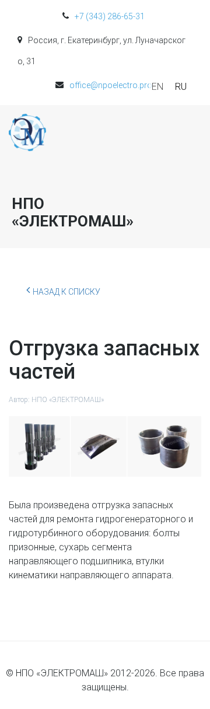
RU (181, 86)
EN (157, 86)
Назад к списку (66, 291)
